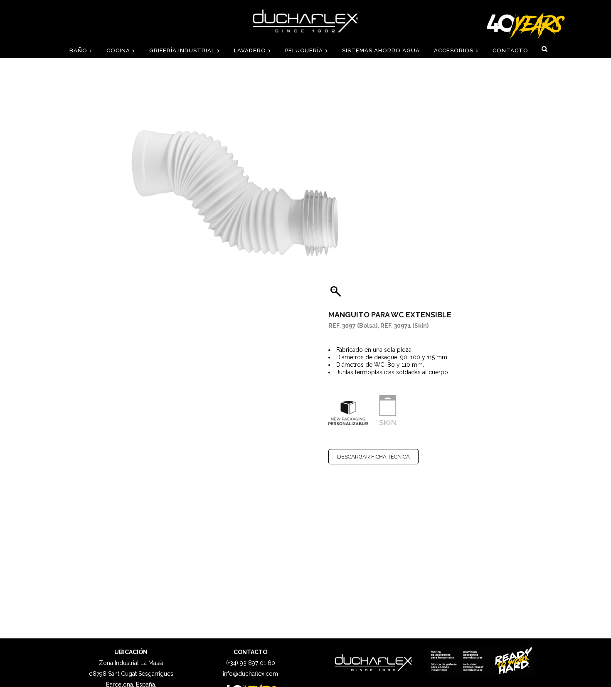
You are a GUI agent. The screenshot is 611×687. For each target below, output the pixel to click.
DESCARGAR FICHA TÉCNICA (373, 457)
